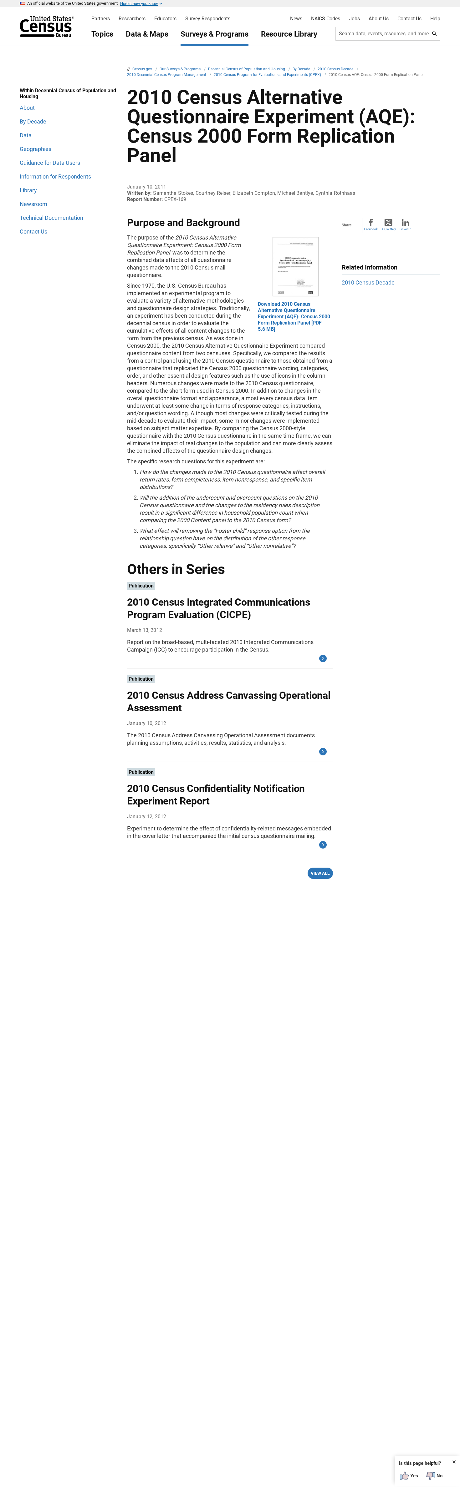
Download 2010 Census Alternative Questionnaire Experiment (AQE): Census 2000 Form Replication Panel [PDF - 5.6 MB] (294, 316)
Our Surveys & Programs (181, 69)
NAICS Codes (325, 18)
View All (320, 873)
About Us (379, 18)
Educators (165, 18)
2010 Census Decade (336, 69)
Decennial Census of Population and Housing (247, 69)
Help (435, 18)
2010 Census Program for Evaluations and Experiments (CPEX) (268, 75)
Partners (100, 18)
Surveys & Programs (214, 34)
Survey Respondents (207, 18)
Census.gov (142, 69)
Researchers (132, 18)
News (296, 18)
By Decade (302, 69)
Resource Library (289, 34)
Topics (102, 34)
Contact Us (409, 18)
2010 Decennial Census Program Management (167, 75)
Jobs (354, 18)
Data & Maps (147, 34)
